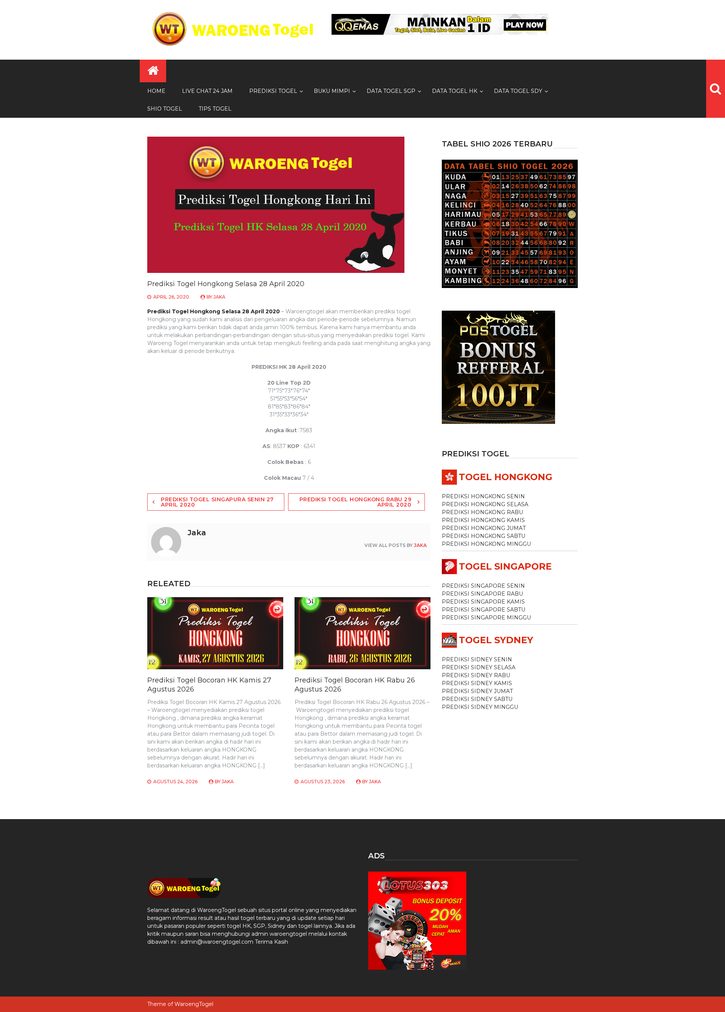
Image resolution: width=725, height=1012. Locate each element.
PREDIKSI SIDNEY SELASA (478, 667)
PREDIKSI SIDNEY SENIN (477, 659)
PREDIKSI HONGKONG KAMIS (483, 520)
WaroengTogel (193, 1004)
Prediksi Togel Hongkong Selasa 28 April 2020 (213, 311)
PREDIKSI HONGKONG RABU (482, 512)
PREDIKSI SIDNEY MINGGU (480, 707)
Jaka (219, 297)
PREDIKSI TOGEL (273, 91)
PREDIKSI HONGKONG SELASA (485, 504)
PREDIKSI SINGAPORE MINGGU (486, 617)
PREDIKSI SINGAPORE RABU (482, 593)
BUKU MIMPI (332, 91)
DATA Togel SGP (391, 91)
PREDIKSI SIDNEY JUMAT (477, 691)
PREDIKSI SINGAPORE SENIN (483, 585)
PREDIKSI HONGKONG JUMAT (484, 528)
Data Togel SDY (518, 91)
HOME (156, 91)
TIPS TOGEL (215, 108)
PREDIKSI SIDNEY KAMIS (477, 683)
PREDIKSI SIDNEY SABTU (477, 699)
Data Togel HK (454, 91)
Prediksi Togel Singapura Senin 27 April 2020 (217, 502)
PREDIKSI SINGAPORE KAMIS (483, 601)
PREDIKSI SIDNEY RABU (476, 675)
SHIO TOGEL (164, 108)
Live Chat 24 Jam (207, 91)
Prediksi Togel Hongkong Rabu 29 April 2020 (355, 502)
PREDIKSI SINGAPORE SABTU (483, 609)
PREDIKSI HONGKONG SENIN (483, 496)
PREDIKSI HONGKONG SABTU (483, 536)
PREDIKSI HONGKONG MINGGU (486, 544)
